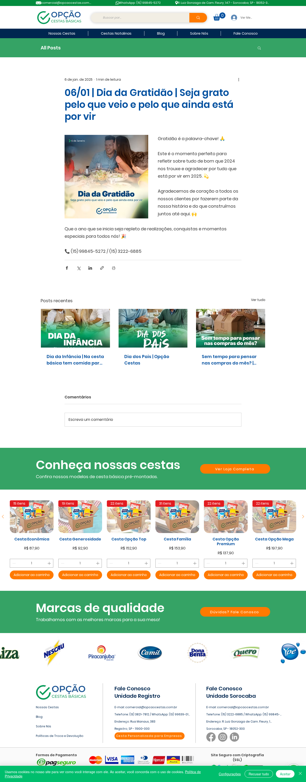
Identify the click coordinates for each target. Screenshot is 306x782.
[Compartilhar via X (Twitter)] (78, 268)
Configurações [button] (230, 773)
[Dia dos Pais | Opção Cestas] (153, 328)
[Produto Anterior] (3, 516)
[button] (219, 16)
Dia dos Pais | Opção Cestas (146, 360)
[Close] (300, 774)
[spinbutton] (31, 563)
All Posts (51, 48)
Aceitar (285, 773)
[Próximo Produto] (303, 516)
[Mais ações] (238, 79)
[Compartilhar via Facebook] (67, 268)
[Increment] (50, 563)
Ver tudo (258, 299)
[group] (153, 540)
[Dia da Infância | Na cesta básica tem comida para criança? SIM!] (75, 328)
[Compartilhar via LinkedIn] (90, 268)
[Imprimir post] (113, 268)
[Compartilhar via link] (102, 268)
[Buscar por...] (198, 17)
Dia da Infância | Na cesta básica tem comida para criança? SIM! (75, 360)
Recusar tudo (259, 773)
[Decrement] (13, 563)
